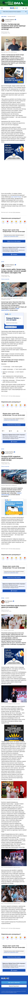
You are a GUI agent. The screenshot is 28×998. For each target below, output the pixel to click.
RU (23, 8)
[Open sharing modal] (18, 431)
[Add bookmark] (25, 431)
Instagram (15, 254)
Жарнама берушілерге (14, 986)
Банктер (7, 598)
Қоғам (2, 261)
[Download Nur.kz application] (14, 3)
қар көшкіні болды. (16, 196)
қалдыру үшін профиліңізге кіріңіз (11, 236)
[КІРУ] (26, 8)
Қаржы (2, 598)
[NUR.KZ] (14, 8)
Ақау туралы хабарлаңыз (14, 982)
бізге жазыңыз (16, 212)
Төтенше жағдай (11, 16)
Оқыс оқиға (4, 16)
